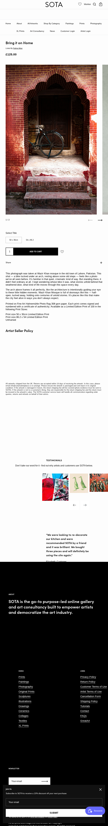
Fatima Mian (17, 48)
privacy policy (52, 817)
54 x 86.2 (30, 240)
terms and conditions (37, 817)
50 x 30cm (13, 240)
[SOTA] (54, 4)
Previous (74, 505)
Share (8, 262)
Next (85, 505)
